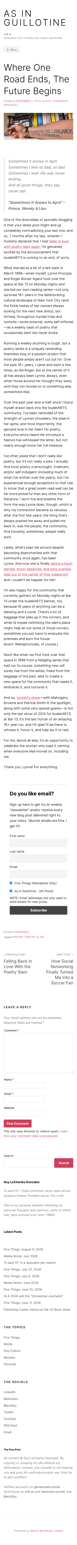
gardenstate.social (47, 1487)
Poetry (18, 937)
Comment (11, 1030)
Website (9, 1107)
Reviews (9, 1357)
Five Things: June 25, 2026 (23, 1289)
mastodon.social (52, 1491)
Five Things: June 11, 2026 (22, 1303)
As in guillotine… (35, 22)
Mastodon (11, 1399)
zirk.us (29, 1491)
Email (13, 867)
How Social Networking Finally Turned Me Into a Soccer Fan (59, 969)
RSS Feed (10, 1425)
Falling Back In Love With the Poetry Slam (18, 963)
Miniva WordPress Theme (46, 1530)
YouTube (10, 1419)
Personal (22, 932)
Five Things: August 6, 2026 (23, 1249)
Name (9, 1079)
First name (17, 836)
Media (8, 1344)
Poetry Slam (34, 937)
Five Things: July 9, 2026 (21, 1276)
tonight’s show (28, 698)
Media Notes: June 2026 (21, 1283)
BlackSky (10, 1405)
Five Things (12, 1337)
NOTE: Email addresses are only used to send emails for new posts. (38, 900)
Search (8, 1156)
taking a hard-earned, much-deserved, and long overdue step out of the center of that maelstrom (38, 569)
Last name (17, 851)
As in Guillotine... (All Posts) (33, 891)
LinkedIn (10, 1392)
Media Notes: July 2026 (21, 1256)
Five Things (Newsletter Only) (35, 883)
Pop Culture (12, 1351)
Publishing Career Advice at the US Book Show (37, 1309)
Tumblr (8, 1412)
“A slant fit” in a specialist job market (30, 1262)
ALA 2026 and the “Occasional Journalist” (33, 1296)
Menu (13, 49)
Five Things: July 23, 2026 (22, 1269)
